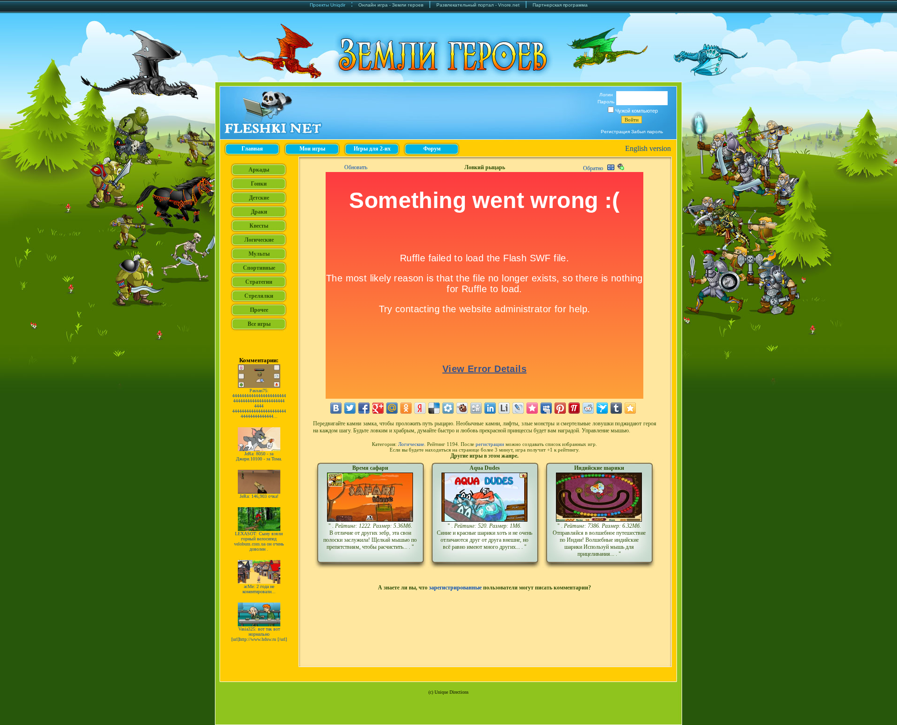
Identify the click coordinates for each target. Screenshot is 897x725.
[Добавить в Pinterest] (560, 408)
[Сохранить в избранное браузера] (630, 408)
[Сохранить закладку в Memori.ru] (532, 408)
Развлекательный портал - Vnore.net (478, 4)
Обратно (593, 168)
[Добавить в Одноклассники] (406, 408)
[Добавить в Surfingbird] (602, 408)
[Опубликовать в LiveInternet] (504, 408)
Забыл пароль (647, 131)
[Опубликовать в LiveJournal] (518, 408)
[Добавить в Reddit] (588, 408)
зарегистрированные (455, 587)
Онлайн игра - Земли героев (390, 4)
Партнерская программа (560, 4)
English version (648, 148)
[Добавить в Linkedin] (490, 408)
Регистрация (615, 131)
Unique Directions (451, 692)
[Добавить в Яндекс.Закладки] (420, 408)
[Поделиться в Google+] (378, 408)
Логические (411, 444)
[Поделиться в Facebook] (364, 408)
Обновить (355, 167)
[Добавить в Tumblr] (616, 408)
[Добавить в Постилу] (574, 408)
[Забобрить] (462, 408)
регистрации (490, 444)
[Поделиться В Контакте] (336, 408)
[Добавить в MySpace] (546, 408)
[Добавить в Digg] (476, 408)
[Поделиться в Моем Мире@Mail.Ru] (392, 408)
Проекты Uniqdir (327, 4)
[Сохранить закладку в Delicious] (434, 408)
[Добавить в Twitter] (350, 408)
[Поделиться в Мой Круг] (448, 408)
